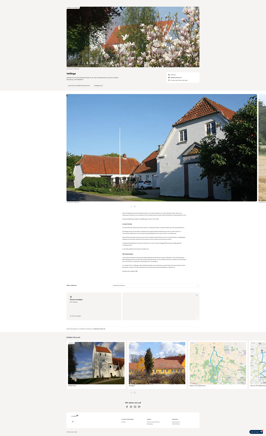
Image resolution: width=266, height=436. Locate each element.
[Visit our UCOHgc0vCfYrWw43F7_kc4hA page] (135, 407)
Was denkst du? (176, 422)
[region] (161, 306)
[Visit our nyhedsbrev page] (139, 407)
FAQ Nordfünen (176, 424)
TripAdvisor (97, 85)
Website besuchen (175, 77)
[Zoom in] (197, 314)
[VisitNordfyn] (74, 416)
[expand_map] (196, 295)
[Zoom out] (197, 318)
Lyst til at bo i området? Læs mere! (78, 85)
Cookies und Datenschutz (153, 422)
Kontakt (124, 422)
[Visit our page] (127, 407)
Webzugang (150, 424)
